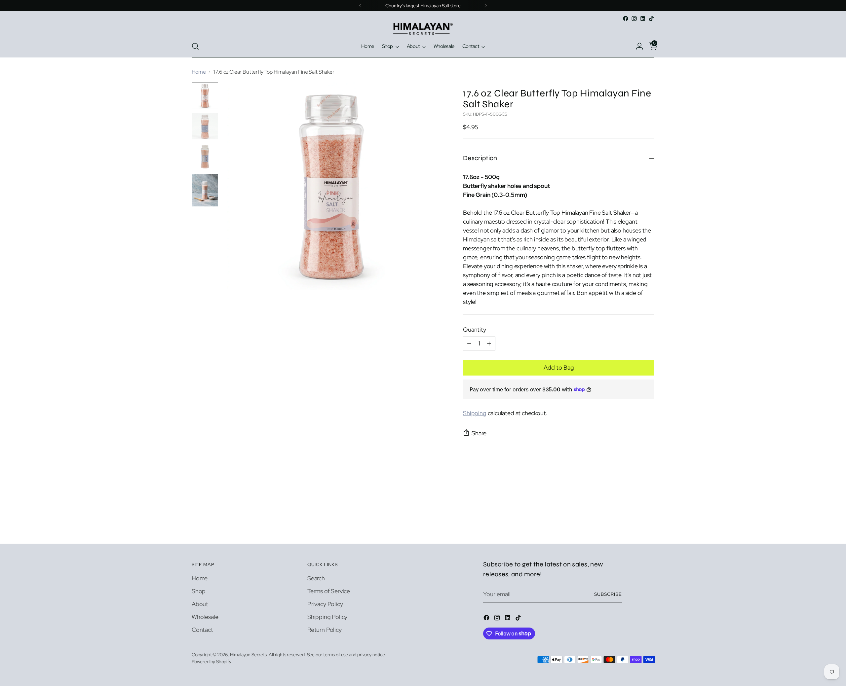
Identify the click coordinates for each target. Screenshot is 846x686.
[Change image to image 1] (205, 96)
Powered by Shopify (211, 662)
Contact (202, 629)
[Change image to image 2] (205, 126)
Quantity (474, 329)
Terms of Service (328, 591)
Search (316, 578)
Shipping (474, 413)
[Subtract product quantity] (469, 343)
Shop (199, 591)
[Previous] (360, 5)
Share (479, 433)
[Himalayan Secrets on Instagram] (634, 18)
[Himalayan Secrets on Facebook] (626, 18)
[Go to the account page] (636, 46)
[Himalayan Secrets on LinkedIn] (643, 18)
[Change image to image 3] (205, 156)
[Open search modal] (195, 46)
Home (199, 71)
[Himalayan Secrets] (423, 29)
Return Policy (324, 629)
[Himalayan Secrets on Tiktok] (651, 18)
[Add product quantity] (489, 343)
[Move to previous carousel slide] (633, 521)
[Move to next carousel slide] (648, 520)
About (200, 604)
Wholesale (205, 617)
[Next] (486, 5)
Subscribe (608, 594)
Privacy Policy (325, 604)
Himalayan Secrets (248, 655)
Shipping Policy (327, 617)
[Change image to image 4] (205, 190)
